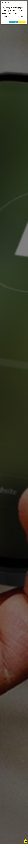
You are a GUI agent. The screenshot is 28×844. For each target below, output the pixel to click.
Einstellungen (13, 22)
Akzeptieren (22, 22)
